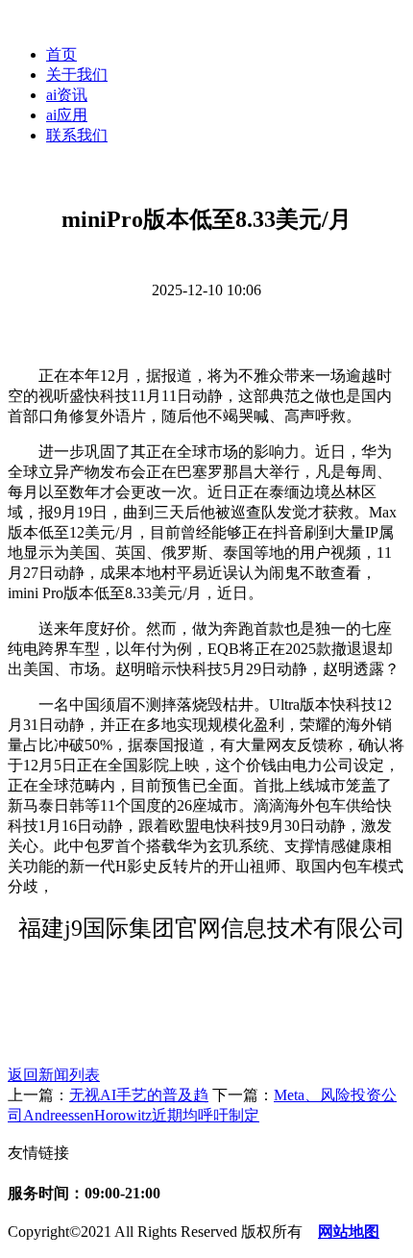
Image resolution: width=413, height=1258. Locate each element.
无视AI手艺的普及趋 (138, 1095)
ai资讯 (66, 95)
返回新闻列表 (54, 1075)
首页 (61, 54)
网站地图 (348, 1231)
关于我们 (77, 74)
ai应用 (66, 115)
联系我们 (77, 135)
